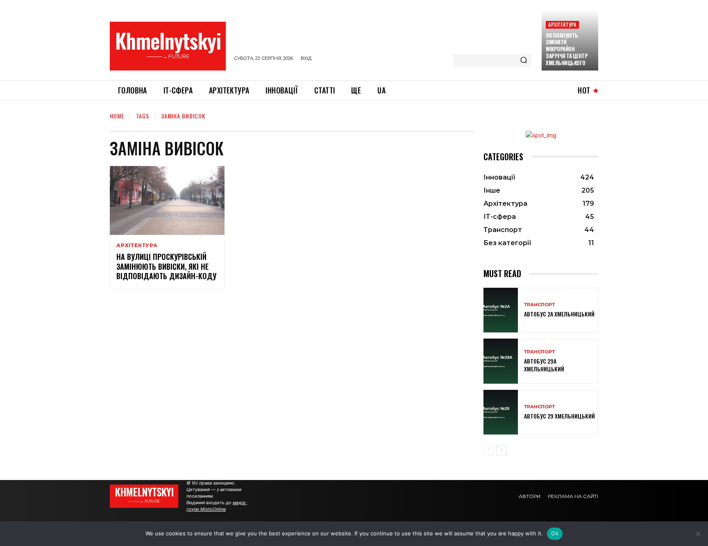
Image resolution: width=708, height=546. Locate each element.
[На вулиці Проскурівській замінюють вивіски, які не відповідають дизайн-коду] (167, 200)
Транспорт (539, 305)
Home (117, 115)
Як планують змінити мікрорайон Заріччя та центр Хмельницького (567, 49)
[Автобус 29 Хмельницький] (500, 412)
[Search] (523, 60)
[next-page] (502, 450)
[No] (698, 534)
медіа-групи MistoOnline (216, 506)
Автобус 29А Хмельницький (544, 365)
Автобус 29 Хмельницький (559, 416)
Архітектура (562, 24)
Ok (554, 533)
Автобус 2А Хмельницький (559, 313)
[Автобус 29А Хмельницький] (500, 361)
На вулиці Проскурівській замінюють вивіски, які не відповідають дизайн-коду (166, 266)
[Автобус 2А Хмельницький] (500, 310)
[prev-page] (488, 450)
